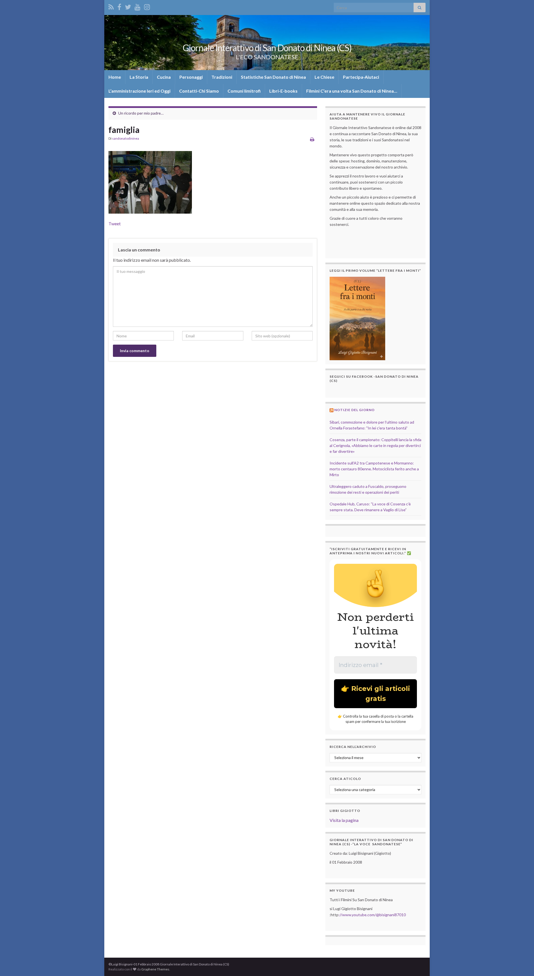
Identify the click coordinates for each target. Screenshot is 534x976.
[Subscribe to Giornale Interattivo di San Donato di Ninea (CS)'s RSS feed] (111, 6)
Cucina (164, 77)
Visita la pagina (344, 820)
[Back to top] (521, 963)
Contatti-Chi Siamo (199, 90)
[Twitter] (128, 6)
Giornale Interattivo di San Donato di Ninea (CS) (267, 47)
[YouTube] (137, 6)
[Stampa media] (312, 139)
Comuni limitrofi (244, 90)
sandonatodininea (125, 138)
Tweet (114, 223)
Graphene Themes (155, 969)
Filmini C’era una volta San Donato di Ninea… (351, 90)
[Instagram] (147, 6)
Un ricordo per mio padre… (141, 113)
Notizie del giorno (354, 410)
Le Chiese (324, 77)
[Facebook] (119, 6)
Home (114, 77)
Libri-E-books (283, 90)
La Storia (139, 77)
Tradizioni (221, 77)
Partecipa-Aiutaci (361, 77)
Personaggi (191, 77)
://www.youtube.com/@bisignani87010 (372, 914)
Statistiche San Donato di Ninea (273, 77)
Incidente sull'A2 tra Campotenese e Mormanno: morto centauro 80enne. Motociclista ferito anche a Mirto (374, 469)
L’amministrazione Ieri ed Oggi (139, 90)
